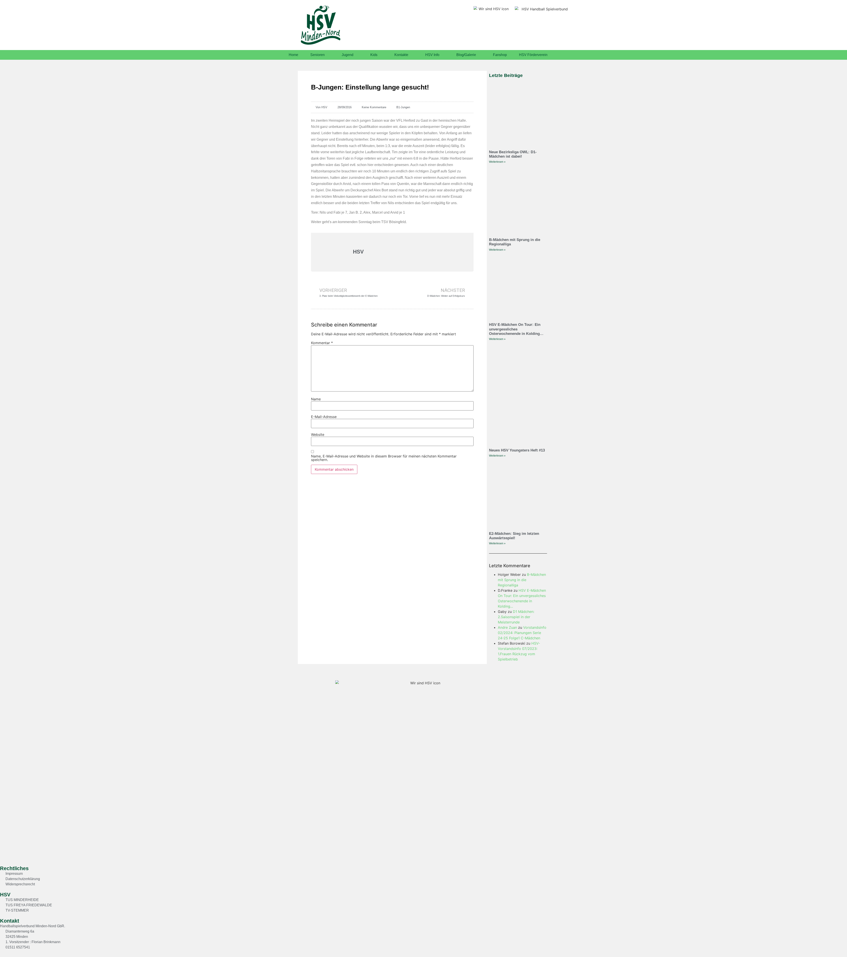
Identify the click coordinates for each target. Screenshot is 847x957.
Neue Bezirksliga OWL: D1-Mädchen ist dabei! (513, 154)
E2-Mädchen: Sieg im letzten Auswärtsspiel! (514, 536)
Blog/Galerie (466, 55)
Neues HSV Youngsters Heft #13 (517, 450)
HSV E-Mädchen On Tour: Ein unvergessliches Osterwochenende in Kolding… (516, 329)
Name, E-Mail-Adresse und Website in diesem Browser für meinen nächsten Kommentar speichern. (384, 457)
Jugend (347, 55)
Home (293, 55)
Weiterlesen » (497, 161)
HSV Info (432, 55)
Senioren (317, 55)
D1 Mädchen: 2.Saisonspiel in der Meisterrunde (516, 616)
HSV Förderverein (533, 55)
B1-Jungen (403, 107)
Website (317, 434)
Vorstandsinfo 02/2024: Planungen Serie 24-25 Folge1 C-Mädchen (522, 632)
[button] (832, 945)
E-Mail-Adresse (324, 416)
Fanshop (500, 55)
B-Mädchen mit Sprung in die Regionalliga (522, 579)
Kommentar (322, 343)
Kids (373, 55)
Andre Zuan (507, 627)
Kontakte (401, 55)
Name (316, 399)
